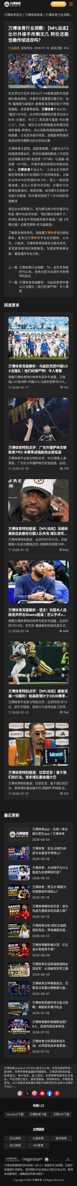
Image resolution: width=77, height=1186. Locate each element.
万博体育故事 (34, 14)
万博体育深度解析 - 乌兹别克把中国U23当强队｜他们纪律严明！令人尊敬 (44, 286)
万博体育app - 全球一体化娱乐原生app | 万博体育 (50, 831)
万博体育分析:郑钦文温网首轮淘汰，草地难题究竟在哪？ (50, 928)
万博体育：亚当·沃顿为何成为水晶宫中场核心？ (49, 850)
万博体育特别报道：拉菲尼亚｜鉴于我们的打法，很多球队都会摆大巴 (37, 774)
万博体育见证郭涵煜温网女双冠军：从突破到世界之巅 (50, 966)
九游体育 (38, 1138)
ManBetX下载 (15, 1114)
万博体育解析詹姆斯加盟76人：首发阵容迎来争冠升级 (49, 1024)
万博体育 (50, 232)
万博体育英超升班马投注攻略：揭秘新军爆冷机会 (50, 1005)
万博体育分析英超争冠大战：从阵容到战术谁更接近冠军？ (50, 1043)
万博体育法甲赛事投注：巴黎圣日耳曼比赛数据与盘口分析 (50, 985)
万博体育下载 (38, 1114)
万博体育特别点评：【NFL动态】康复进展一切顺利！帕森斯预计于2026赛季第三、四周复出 (38, 693)
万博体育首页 (13, 14)
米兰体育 (15, 1145)
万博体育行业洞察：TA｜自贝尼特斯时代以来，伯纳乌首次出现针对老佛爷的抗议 (44, 271)
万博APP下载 (61, 1114)
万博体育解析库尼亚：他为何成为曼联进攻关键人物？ (50, 908)
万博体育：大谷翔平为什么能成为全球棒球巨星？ (50, 870)
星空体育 (61, 1138)
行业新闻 (13, 48)
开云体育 (15, 1138)
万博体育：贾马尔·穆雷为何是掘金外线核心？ (49, 889)
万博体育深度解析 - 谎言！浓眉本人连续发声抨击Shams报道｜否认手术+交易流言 (37, 612)
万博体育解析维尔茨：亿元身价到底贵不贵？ (50, 947)
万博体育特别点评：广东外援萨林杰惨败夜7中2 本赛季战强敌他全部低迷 (37, 449)
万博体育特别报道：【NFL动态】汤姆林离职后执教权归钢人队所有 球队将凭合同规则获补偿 (38, 531)
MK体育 (38, 1145)
